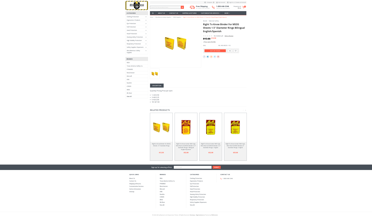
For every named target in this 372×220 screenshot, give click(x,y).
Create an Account (240, 2)
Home (151, 17)
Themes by (207, 215)
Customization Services (210, 13)
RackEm (129, 83)
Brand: (205, 21)
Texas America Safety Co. (135, 66)
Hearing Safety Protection (135, 37)
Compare (210, 2)
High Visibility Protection (134, 40)
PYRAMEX (130, 69)
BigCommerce (200, 215)
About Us (161, 13)
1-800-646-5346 (223, 7)
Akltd (128, 90)
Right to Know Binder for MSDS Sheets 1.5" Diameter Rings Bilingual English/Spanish (205, 17)
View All (129, 96)
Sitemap (131, 192)
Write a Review (229, 36)
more (227, 13)
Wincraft (129, 76)
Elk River (129, 93)
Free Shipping (202, 7)
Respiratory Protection (134, 44)
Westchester (131, 73)
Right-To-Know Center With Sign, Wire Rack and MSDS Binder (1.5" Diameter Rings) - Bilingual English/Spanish (186, 146)
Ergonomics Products (133, 20)
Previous (243, 110)
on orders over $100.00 (202, 8)
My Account (221, 2)
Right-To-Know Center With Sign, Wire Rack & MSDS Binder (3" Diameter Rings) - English (235, 145)
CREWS (129, 86)
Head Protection (132, 34)
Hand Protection (132, 30)
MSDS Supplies (177, 17)
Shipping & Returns (189, 13)
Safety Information (135, 189)
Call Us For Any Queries (223, 8)
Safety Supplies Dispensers (135, 47)
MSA (128, 62)
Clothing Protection (133, 17)
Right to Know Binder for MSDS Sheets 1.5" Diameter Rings (161, 145)
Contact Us (173, 13)
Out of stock (215, 51)
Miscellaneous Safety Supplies (133, 51)
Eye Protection (131, 23)
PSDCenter (214, 215)
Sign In (231, 2)
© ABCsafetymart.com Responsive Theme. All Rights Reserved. (173, 215)
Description (156, 85)
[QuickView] (159, 127)
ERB (128, 79)
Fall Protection (131, 27)
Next (246, 110)
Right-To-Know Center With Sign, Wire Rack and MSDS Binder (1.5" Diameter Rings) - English (211, 145)
